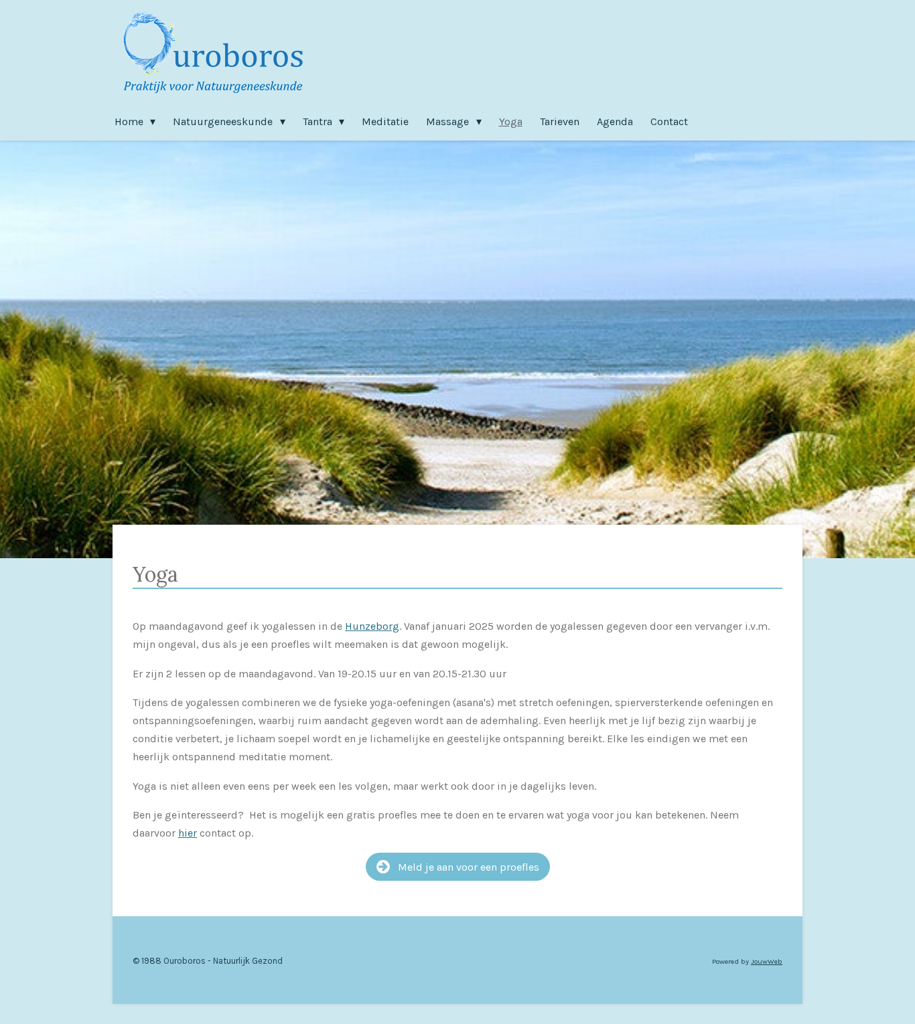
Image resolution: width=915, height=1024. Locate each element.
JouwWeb (766, 961)
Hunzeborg (372, 626)
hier (187, 833)
